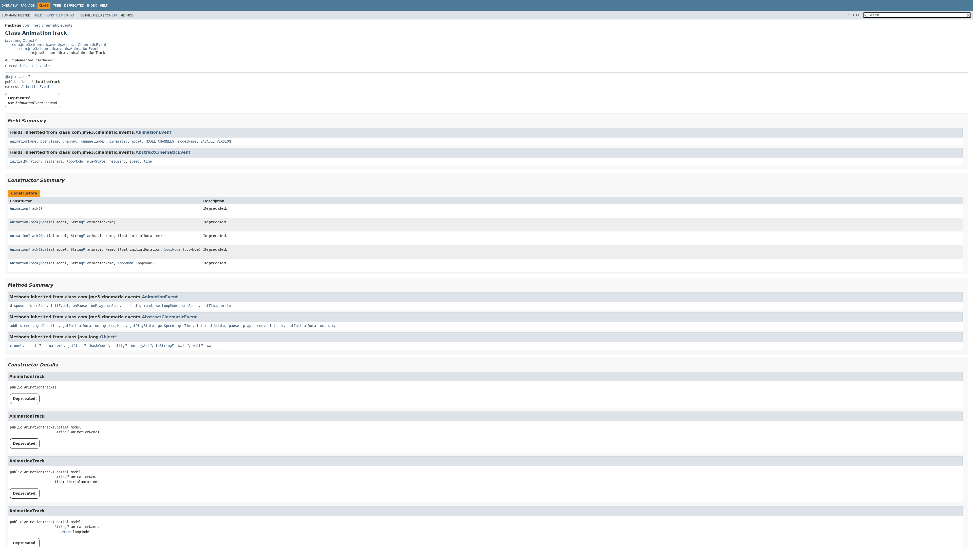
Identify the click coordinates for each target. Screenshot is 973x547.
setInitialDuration (306, 326)
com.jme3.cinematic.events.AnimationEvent (59, 49)
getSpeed (166, 326)
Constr (51, 15)
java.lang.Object (19, 40)
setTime (209, 306)
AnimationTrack (24, 208)
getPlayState (141, 326)
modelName (187, 141)
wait (182, 346)
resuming (117, 161)
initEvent (59, 306)
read (148, 306)
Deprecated (74, 5)
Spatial (47, 222)
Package (28, 5)
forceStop (37, 306)
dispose (17, 306)
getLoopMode (114, 326)
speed (134, 161)
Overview (10, 5)
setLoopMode (167, 306)
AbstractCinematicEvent (163, 152)
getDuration (47, 326)
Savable (42, 66)
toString (164, 346)
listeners (53, 161)
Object (107, 337)
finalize (53, 346)
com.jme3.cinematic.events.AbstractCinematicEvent (59, 45)
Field (37, 15)
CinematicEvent (19, 66)
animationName (23, 141)
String (77, 222)
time (148, 161)
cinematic (118, 141)
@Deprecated (16, 77)
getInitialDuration (81, 326)
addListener (21, 326)
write (226, 306)
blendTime (49, 141)
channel (70, 141)
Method (67, 15)
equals (32, 346)
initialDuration (25, 161)
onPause (80, 306)
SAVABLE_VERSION (215, 141)
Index (92, 5)
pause (234, 326)
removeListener (269, 326)
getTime (185, 326)
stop (332, 326)
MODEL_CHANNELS (160, 141)
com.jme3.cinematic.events (47, 25)
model (137, 141)
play (247, 326)
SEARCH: (855, 15)
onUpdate (131, 306)
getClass (75, 346)
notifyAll (140, 346)
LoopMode (172, 249)
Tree (57, 5)
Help (104, 5)
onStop (113, 306)
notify (119, 346)
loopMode (75, 161)
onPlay (97, 306)
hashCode (98, 346)
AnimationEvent (35, 87)
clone (15, 346)
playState (96, 161)
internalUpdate (210, 326)
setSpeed (190, 306)
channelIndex (93, 141)
